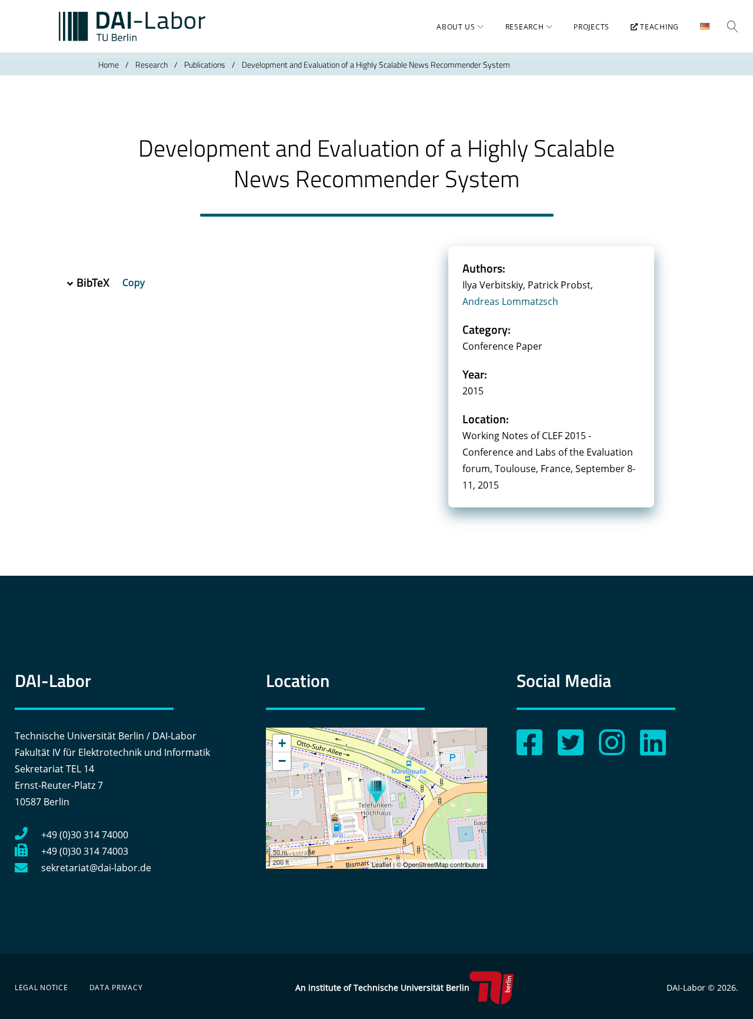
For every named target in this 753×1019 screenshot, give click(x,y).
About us (456, 27)
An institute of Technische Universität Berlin (382, 987)
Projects (591, 27)
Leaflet (381, 864)
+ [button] (282, 743)
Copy (134, 282)
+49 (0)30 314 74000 (84, 834)
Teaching (658, 27)
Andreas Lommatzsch (510, 301)
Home (108, 64)
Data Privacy (116, 988)
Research (524, 27)
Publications (204, 64)
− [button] (282, 761)
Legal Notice (41, 988)
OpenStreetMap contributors (443, 864)
